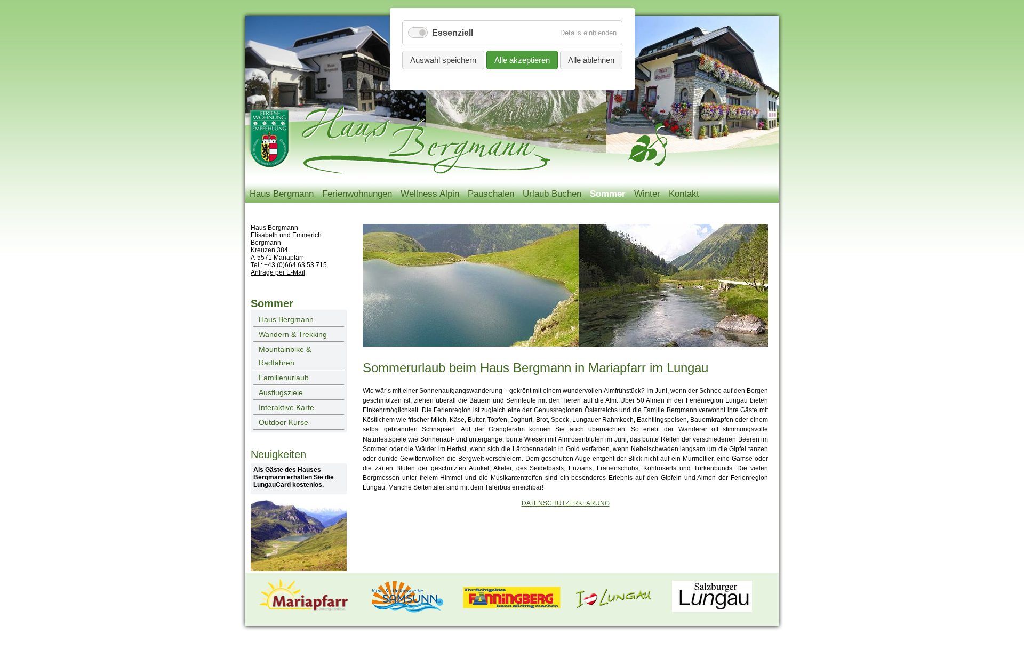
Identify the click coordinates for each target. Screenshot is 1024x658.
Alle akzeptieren (522, 60)
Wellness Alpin (430, 194)
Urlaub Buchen (552, 194)
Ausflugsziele (281, 392)
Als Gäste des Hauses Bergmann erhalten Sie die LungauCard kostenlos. (293, 477)
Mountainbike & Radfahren (285, 356)
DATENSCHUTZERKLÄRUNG (566, 503)
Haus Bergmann (282, 194)
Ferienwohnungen (357, 194)
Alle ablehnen (591, 60)
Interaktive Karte (286, 407)
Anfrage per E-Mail (278, 272)
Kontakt (684, 194)
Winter (647, 194)
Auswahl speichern (443, 60)
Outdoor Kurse (283, 422)
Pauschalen (491, 194)
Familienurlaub (284, 377)
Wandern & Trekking (293, 334)
